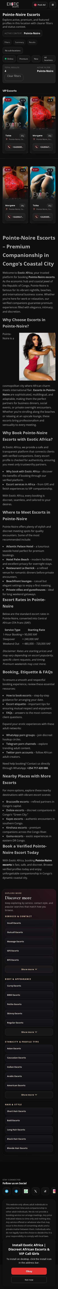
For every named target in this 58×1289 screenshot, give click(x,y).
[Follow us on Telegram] (7, 1191)
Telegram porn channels (21, 744)
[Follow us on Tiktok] (45, 1191)
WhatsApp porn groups (20, 735)
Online (10, 58)
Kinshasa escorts (16, 827)
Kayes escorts (14, 819)
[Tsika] (15, 113)
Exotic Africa (25, 272)
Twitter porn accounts (19, 752)
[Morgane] (42, 113)
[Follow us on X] (36, 1191)
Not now (29, 1279)
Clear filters (14, 76)
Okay (29, 1271)
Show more (27, 969)
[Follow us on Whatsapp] (26, 1191)
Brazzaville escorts (17, 801)
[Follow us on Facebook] (16, 1191)
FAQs (9, 713)
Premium (23, 58)
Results (32, 42)
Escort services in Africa (20, 484)
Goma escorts (14, 836)
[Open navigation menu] (52, 5)
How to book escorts (18, 695)
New (36, 58)
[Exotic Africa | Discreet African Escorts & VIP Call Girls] (13, 4)
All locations (48, 58)
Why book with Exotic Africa (23, 471)
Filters (7, 42)
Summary (19, 42)
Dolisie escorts (15, 810)
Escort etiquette (16, 704)
